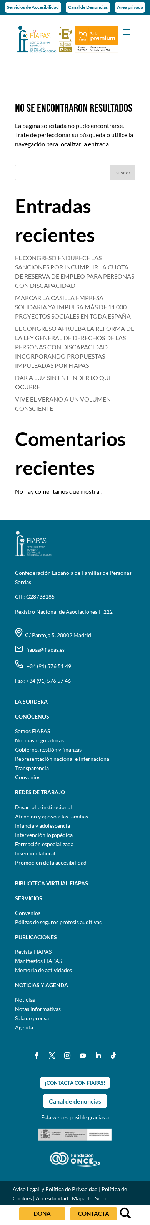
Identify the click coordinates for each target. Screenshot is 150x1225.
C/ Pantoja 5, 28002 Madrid (57, 635)
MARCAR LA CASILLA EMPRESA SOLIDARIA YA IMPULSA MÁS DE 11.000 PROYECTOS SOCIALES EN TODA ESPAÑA (73, 307)
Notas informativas (38, 1009)
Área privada (130, 7)
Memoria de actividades (43, 970)
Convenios (27, 777)
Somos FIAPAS (32, 731)
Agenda (24, 1027)
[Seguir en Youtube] (83, 1055)
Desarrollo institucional (43, 807)
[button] (126, 31)
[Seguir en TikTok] (113, 1055)
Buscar (122, 172)
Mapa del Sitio (89, 1198)
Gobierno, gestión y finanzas (48, 749)
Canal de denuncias (75, 1101)
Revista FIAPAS (33, 951)
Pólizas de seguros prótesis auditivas (58, 922)
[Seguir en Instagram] (67, 1055)
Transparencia (32, 768)
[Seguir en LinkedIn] (98, 1055)
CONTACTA (93, 1213)
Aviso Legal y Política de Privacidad (55, 1189)
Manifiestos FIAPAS (38, 961)
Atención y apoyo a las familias (51, 816)
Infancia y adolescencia (42, 825)
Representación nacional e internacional (63, 758)
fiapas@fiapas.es (44, 649)
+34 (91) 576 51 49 (47, 666)
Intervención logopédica (44, 835)
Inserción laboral (35, 853)
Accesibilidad (52, 1198)
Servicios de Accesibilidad (33, 7)
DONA (42, 1213)
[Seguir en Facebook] (36, 1055)
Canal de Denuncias (88, 7)
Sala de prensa (32, 1018)
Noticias (25, 999)
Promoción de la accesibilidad (51, 862)
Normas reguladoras (39, 740)
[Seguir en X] (52, 1055)
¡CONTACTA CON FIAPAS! (75, 1083)
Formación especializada (44, 844)
